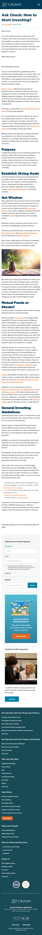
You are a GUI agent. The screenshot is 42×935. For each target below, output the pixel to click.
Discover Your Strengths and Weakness (13, 744)
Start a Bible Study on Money (10, 724)
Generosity (5, 780)
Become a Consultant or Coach (11, 810)
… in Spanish (5, 853)
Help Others (7, 792)
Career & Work (6, 767)
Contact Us (5, 876)
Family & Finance (7, 773)
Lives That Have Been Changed (11, 806)
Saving (4, 783)
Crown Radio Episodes (8, 830)
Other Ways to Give (7, 803)
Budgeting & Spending (8, 763)
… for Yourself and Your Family (10, 847)
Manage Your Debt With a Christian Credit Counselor (17, 730)
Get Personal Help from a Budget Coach (13, 727)
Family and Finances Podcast (10, 837)
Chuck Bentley (7, 25)
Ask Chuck (5, 734)
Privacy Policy (26, 925)
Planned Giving (6, 800)
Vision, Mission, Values (8, 863)
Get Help (12, 699)
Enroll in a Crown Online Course (11, 717)
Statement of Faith (7, 866)
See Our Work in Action (8, 873)
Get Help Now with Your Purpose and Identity (21, 739)
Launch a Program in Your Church (12, 813)
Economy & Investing (8, 777)
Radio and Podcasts (10, 826)
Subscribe (8, 573)
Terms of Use (15, 925)
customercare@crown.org (23, 911)
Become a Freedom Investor (10, 796)
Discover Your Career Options (10, 747)
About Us (5, 859)
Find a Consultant (7, 750)
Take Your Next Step (10, 759)
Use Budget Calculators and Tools (12, 720)
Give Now (7, 818)
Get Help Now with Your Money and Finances (20, 713)
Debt (3, 770)
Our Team (5, 870)
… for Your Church (7, 850)
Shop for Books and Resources (14, 842)
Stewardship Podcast (8, 833)
